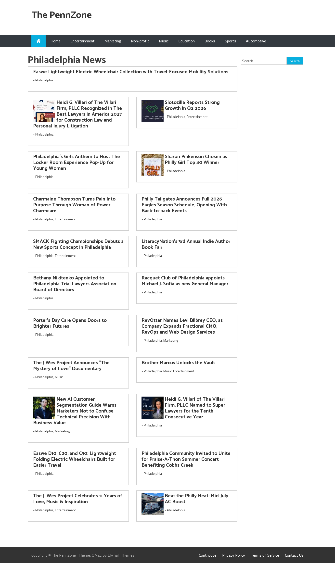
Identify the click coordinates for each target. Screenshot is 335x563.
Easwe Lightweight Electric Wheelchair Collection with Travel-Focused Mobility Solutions (130, 72)
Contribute (207, 555)
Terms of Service (265, 555)
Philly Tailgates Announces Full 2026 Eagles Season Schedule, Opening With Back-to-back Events (184, 205)
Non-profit (140, 41)
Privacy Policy (233, 555)
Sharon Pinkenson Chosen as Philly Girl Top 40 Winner (196, 160)
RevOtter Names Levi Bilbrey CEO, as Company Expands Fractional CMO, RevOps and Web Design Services (182, 326)
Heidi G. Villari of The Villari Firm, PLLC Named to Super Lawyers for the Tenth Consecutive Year (195, 408)
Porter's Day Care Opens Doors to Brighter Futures (70, 323)
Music (163, 41)
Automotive (256, 41)
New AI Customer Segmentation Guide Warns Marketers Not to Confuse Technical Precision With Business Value (74, 411)
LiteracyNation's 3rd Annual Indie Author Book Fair (186, 244)
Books (210, 41)
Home (56, 41)
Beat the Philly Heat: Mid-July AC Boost (196, 499)
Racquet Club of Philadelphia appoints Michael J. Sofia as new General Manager (185, 281)
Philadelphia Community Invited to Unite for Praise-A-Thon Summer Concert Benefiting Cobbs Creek (186, 459)
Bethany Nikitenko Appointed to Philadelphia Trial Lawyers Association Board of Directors (74, 284)
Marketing (112, 41)
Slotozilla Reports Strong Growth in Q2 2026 (192, 106)
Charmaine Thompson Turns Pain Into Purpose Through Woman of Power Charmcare (74, 205)
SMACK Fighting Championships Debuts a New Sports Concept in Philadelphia (78, 244)
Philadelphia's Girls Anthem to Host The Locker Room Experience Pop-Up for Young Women (76, 163)
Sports (230, 41)
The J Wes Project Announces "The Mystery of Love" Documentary (71, 366)
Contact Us (294, 555)
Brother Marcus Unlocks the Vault (178, 363)
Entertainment (82, 41)
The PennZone (61, 15)
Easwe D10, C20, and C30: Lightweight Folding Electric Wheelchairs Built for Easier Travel (74, 459)
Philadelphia (44, 80)
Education (186, 41)
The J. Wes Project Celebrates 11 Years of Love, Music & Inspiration (77, 499)
